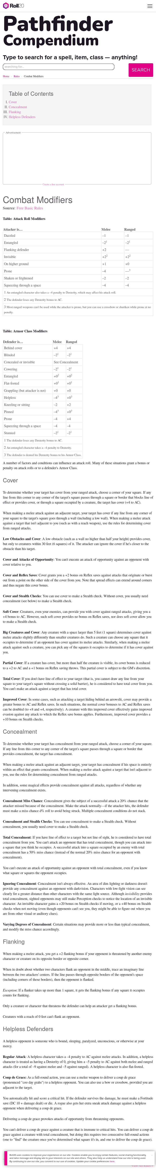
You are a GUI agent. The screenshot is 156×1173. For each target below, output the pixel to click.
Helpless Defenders (22, 116)
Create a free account (53, 184)
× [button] (152, 1155)
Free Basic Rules (30, 208)
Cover (13, 101)
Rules (17, 76)
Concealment (18, 106)
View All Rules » (142, 1165)
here (112, 1161)
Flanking (15, 111)
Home (6, 76)
